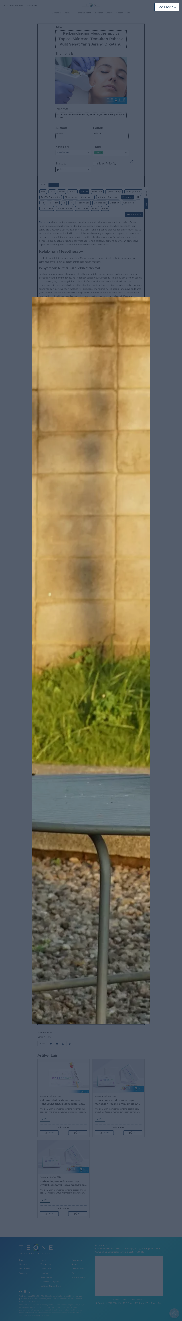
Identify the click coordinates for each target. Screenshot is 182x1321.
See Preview (166, 7)
